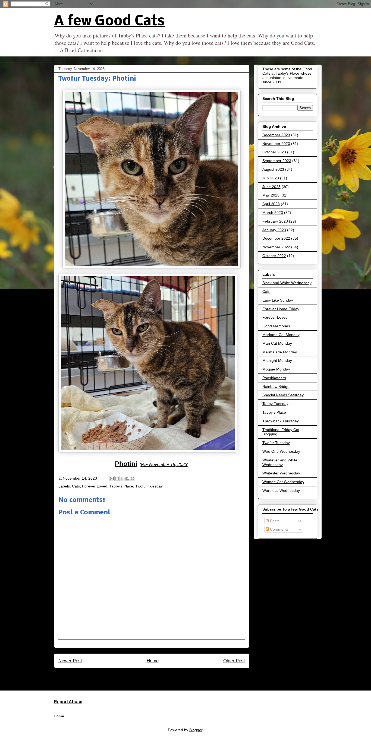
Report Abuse (68, 701)
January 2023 (274, 230)
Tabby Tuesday (275, 403)
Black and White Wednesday (287, 283)
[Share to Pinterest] (132, 478)
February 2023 (275, 221)
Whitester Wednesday (281, 473)
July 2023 (270, 178)
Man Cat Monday (277, 343)
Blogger (195, 730)
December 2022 (276, 238)
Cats (76, 486)
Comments (279, 529)
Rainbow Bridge (276, 386)
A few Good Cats (109, 21)
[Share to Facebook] (127, 478)
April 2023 (271, 204)
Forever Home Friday (280, 309)
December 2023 (276, 135)
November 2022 (276, 247)
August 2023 (273, 169)
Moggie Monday (276, 369)
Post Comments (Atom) (163, 675)
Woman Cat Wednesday (283, 482)
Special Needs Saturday (283, 395)
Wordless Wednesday (281, 490)
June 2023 (271, 187)
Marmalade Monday (279, 352)
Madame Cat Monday (281, 334)
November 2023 (276, 143)
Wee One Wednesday (281, 451)
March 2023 (272, 212)
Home (153, 660)
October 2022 (274, 256)
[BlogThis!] (117, 478)
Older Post (234, 660)
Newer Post (70, 660)
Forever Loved (94, 486)
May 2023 (270, 195)
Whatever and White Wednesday (279, 462)
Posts (274, 521)
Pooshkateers (274, 378)
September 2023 (276, 161)
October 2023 (274, 152)
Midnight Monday (277, 360)
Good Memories (276, 326)
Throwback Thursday (280, 421)
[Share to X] (122, 478)
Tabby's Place (121, 486)
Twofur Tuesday (149, 486)
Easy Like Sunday (277, 300)
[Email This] (112, 478)
